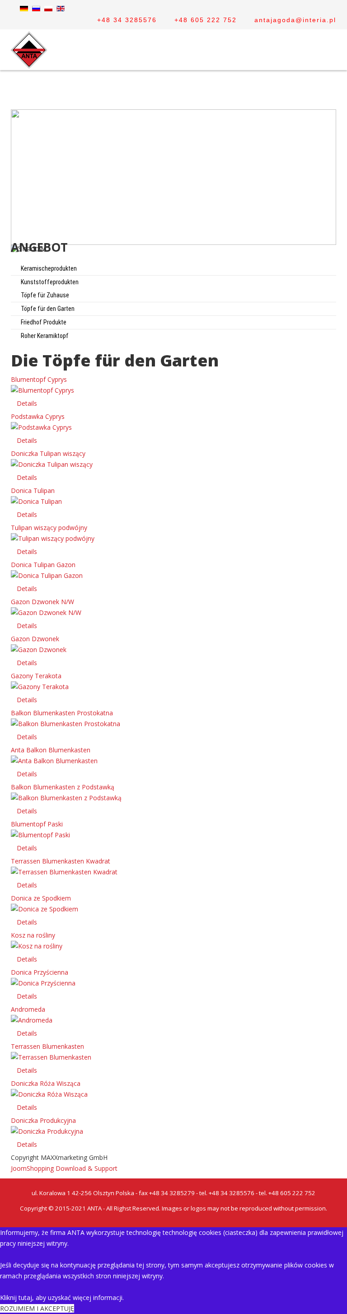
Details (27, 403)
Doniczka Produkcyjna (43, 1120)
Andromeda (28, 1009)
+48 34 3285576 (127, 19)
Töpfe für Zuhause (44, 295)
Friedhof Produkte (42, 322)
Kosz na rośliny (33, 935)
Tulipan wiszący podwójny (49, 527)
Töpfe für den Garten (47, 308)
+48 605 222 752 (205, 19)
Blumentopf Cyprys (39, 379)
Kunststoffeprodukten (49, 282)
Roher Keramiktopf (44, 335)
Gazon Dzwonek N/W (42, 601)
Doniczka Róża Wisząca (45, 1083)
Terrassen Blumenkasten (47, 1046)
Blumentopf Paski (37, 824)
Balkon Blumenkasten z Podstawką (62, 787)
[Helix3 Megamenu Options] (332, 89)
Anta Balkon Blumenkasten (50, 750)
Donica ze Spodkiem (41, 898)
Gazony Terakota (36, 675)
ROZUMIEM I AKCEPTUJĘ (37, 1308)
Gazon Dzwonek (35, 638)
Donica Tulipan (33, 490)
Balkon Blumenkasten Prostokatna (62, 713)
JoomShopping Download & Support (64, 1168)
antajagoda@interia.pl (295, 19)
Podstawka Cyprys (38, 416)
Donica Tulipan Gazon (43, 564)
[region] (173, 184)
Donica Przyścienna (39, 972)
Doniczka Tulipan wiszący (48, 453)
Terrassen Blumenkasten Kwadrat (60, 861)
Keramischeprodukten (48, 268)
